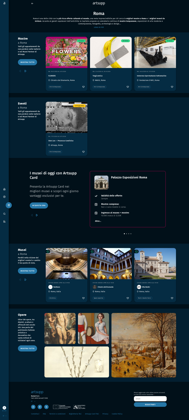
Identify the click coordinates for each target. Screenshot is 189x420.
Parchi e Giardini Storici (144, 298)
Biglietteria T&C (75, 414)
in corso (81, 41)
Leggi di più (99, 27)
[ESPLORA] (4, 197)
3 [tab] (129, 234)
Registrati (150, 405)
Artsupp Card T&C (92, 414)
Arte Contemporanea (55, 87)
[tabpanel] (128, 199)
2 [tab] (126, 234)
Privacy (105, 414)
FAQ (44, 414)
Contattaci (35, 414)
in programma (79, 106)
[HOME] (4, 189)
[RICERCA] (4, 214)
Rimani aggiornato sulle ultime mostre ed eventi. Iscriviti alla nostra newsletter (149, 393)
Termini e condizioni (57, 414)
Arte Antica (53, 298)
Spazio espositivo (98, 298)
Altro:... (98, 221)
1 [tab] (124, 234)
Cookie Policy (117, 414)
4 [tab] (131, 234)
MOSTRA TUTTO (27, 62)
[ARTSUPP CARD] (4, 221)
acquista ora (38, 205)
